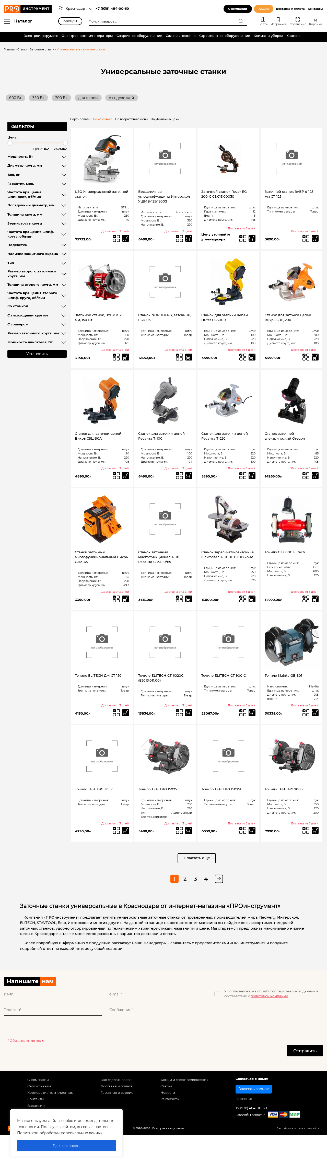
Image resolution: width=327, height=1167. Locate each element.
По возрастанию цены (131, 119)
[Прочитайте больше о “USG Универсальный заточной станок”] (125, 238)
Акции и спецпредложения (184, 1080)
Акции (264, 8)
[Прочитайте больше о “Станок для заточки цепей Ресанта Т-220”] (252, 475)
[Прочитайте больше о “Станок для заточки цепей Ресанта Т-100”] (188, 475)
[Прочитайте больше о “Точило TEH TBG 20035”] (315, 830)
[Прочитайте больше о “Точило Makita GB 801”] (315, 712)
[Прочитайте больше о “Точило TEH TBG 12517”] (125, 830)
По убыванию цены (165, 119)
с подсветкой (121, 98)
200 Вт (61, 98)
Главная (9, 49)
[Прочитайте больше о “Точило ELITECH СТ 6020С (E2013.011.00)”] (188, 712)
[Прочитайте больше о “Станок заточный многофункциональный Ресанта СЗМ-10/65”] (188, 599)
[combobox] (79, 9)
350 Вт (38, 98)
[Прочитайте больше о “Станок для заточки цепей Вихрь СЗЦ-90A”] (125, 475)
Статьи (166, 1086)
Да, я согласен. (66, 1145)
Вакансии (36, 1106)
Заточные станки (42, 49)
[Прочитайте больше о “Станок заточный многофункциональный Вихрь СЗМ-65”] (125, 599)
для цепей (88, 98)
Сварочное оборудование (139, 36)
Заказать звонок (254, 1089)
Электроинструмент (41, 36)
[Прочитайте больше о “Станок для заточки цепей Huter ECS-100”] (252, 357)
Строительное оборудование (224, 36)
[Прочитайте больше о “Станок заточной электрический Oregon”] (315, 475)
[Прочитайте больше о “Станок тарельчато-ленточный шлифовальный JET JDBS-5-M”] (252, 599)
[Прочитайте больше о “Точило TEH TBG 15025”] (188, 830)
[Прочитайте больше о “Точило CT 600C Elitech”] (315, 599)
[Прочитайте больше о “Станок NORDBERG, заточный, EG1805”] (188, 357)
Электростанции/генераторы (87, 36)
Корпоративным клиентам (50, 1093)
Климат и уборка (268, 36)
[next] (219, 879)
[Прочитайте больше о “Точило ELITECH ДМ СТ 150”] (125, 712)
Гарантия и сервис (117, 1093)
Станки (293, 36)
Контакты (315, 8)
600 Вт (15, 98)
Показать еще (197, 858)
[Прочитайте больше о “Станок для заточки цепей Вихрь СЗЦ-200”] (315, 357)
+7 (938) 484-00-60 (112, 8)
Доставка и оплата (290, 8)
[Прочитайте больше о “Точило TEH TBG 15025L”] (252, 830)
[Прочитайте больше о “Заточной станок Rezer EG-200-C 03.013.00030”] (252, 238)
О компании (237, 8)
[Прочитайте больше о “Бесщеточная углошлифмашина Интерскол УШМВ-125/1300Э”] (188, 238)
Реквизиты (169, 1099)
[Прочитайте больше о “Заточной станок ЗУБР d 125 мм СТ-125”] (315, 238)
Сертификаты (39, 1086)
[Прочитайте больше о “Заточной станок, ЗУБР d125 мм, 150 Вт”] (125, 357)
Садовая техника (181, 36)
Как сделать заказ (116, 1080)
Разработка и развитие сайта (297, 1128)
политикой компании (269, 996)
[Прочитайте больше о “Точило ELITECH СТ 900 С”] (252, 712)
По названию (102, 119)
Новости (167, 1093)
